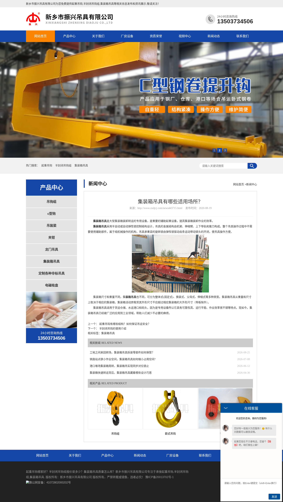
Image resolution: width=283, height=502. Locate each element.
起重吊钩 (77, 3)
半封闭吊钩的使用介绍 (112, 328)
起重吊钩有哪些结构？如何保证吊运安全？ (125, 324)
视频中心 (185, 36)
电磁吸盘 (51, 285)
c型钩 (51, 214)
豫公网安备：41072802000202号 (50, 482)
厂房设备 (127, 36)
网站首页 (40, 36)
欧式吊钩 (170, 433)
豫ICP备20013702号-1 (159, 477)
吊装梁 (51, 225)
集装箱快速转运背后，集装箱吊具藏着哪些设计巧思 (121, 372)
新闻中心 (251, 184)
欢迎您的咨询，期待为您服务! (251, 418)
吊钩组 (51, 202)
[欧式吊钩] (170, 408)
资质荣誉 (156, 36)
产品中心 (69, 36)
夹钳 (51, 237)
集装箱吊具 (81, 165)
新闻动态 (214, 36)
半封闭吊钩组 (63, 165)
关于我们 (98, 36)
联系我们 (242, 36)
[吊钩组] (115, 408)
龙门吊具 (51, 249)
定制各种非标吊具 (52, 273)
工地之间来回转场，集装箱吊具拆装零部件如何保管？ (122, 352)
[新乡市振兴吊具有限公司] (71, 25)
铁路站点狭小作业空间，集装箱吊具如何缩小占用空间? (123, 359)
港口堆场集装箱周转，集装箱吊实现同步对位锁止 (119, 366)
